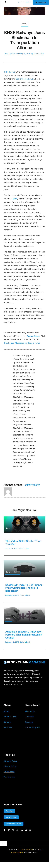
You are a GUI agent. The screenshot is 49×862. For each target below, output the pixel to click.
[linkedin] (22, 830)
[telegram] (26, 830)
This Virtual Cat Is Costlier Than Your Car (23, 543)
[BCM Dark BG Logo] (24, 661)
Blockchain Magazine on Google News (22, 343)
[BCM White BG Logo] (24, 2)
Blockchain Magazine (25, 849)
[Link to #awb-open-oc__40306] (6, 2)
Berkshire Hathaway (25, 79)
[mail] (30, 830)
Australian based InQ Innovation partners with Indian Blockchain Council (23, 634)
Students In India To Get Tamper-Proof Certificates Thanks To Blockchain (24, 587)
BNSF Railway (10, 72)
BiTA (15, 199)
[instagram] (13, 830)
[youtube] (17, 830)
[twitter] (9, 830)
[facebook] (4, 830)
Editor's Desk (39, 53)
